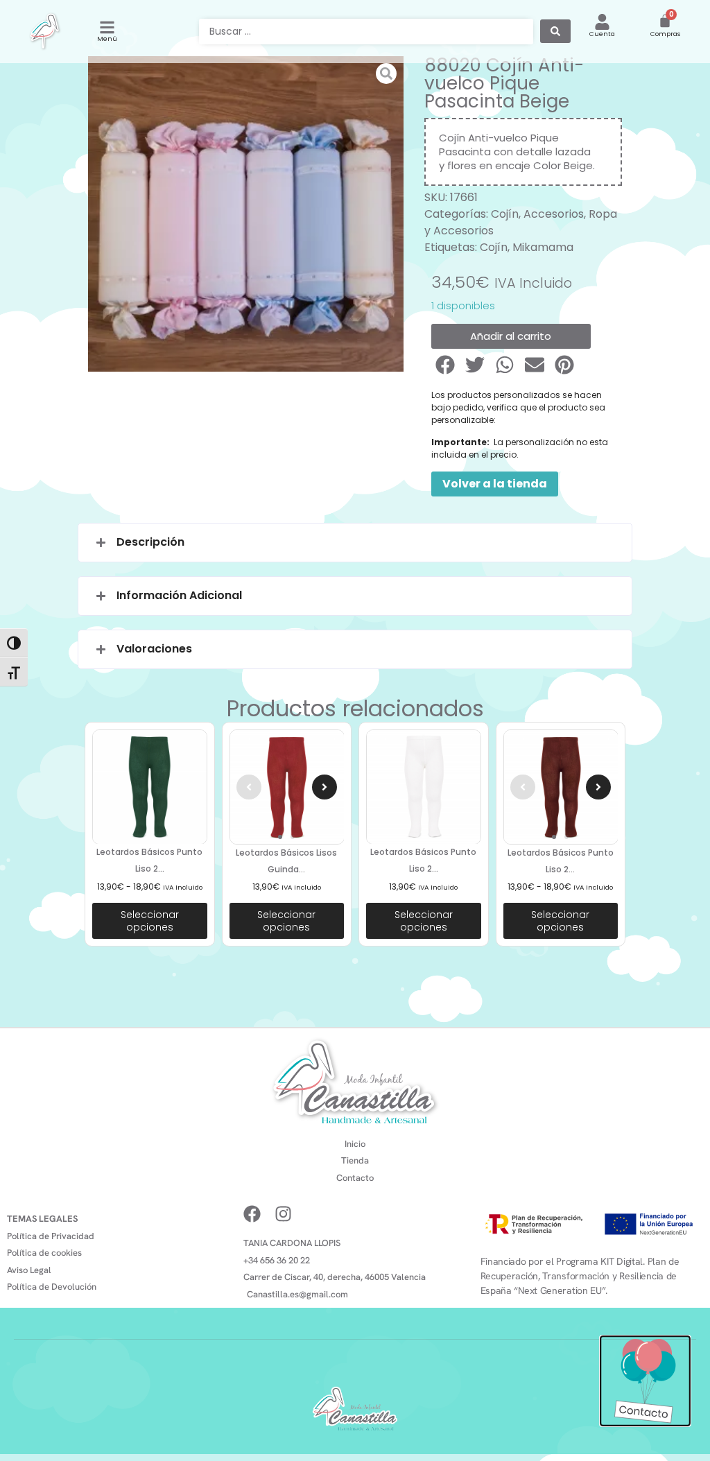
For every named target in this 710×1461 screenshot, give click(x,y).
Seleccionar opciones (150, 921)
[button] (446, 364)
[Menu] (107, 27)
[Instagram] (283, 1213)
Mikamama (542, 247)
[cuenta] (602, 22)
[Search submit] (555, 31)
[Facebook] (252, 1213)
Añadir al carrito (510, 336)
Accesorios (553, 214)
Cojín (505, 214)
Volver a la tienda (494, 484)
